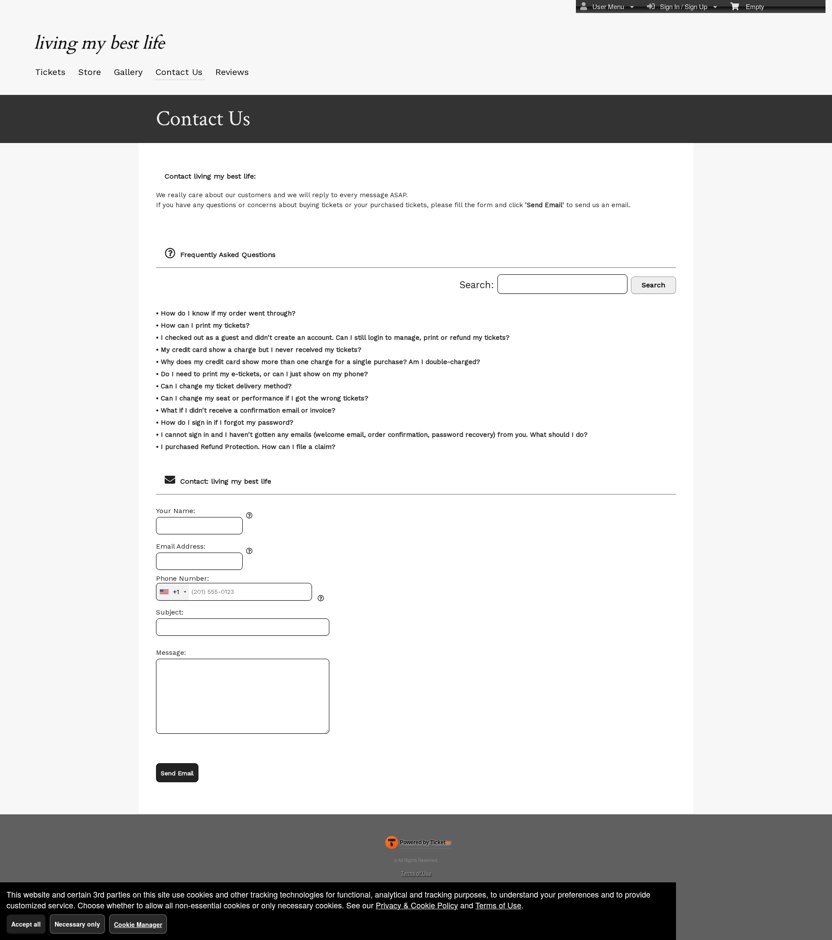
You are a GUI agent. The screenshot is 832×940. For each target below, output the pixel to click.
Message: (171, 653)
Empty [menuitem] (751, 6)
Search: (478, 284)
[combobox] (172, 591)
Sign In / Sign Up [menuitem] (682, 6)
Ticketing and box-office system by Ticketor (418, 844)
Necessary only (77, 924)
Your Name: (175, 510)
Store (89, 72)
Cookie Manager (138, 924)
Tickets (50, 72)
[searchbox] (562, 284)
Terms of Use (416, 873)
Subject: (169, 612)
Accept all (26, 924)
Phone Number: (182, 578)
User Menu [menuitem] (606, 6)
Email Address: (180, 546)
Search (653, 285)
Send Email (177, 773)
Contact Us (179, 72)
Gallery (128, 72)
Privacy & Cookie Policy (417, 905)
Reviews (232, 72)
